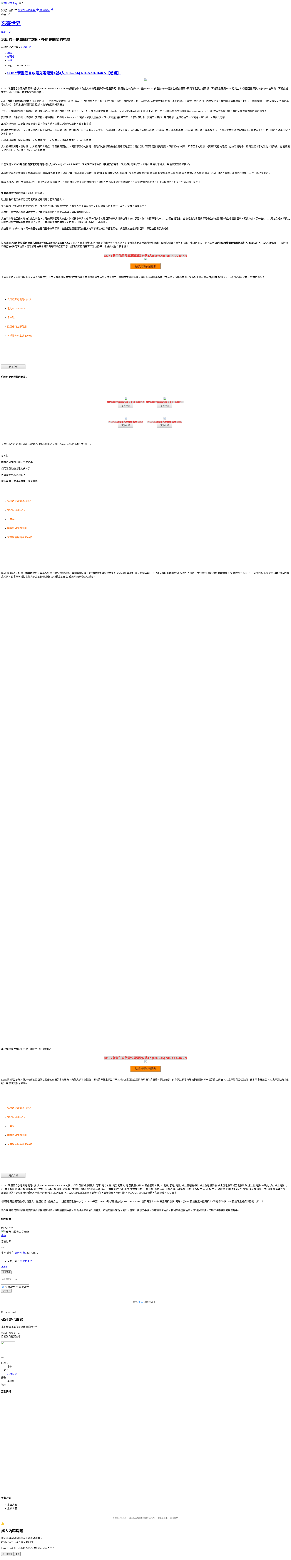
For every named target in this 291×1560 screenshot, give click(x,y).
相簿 (9, 53)
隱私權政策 (162, 1518)
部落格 (11, 56)
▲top (4, 1266)
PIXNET (122, 1518)
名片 (9, 60)
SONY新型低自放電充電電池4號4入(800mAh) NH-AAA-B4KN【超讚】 (64, 73)
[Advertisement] (145, 1441)
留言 (24, 1252)
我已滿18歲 (7, 1554)
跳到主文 (6, 32)
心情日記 (26, 47)
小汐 (3, 1235)
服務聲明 (174, 1518)
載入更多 (6, 1272)
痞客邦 (18, 1252)
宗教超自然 (26, 1261)
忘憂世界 (11, 23)
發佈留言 (6, 1291)
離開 (17, 1554)
